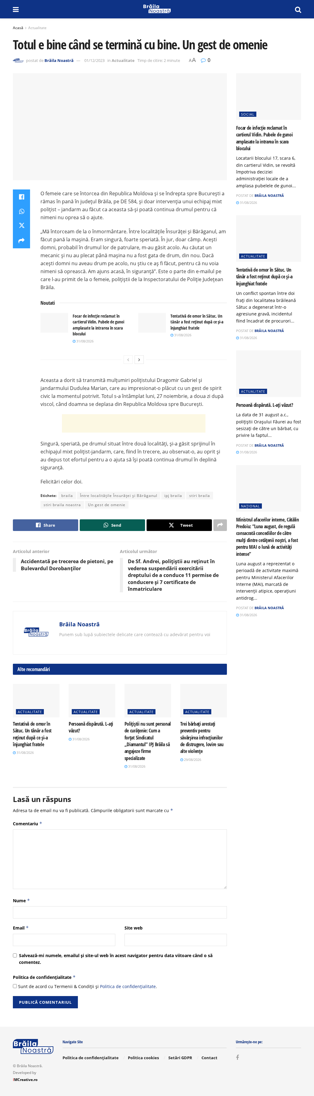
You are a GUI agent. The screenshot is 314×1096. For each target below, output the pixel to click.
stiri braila (199, 495)
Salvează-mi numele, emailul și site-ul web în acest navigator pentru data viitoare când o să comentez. (116, 959)
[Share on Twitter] (21, 226)
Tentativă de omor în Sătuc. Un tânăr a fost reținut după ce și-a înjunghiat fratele (197, 322)
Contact (209, 1057)
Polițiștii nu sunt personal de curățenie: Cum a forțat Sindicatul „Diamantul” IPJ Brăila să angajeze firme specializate (147, 741)
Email (21, 928)
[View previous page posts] (128, 359)
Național (250, 506)
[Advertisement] (133, 423)
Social (248, 114)
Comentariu (27, 824)
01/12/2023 (94, 60)
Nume (21, 900)
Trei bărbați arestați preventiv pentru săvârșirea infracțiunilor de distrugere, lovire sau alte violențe (202, 737)
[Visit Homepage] (157, 9)
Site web (133, 928)
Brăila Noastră (59, 60)
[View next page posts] (139, 359)
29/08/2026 (192, 759)
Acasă (18, 27)
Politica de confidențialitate (44, 977)
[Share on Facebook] (21, 196)
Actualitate (37, 27)
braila (67, 495)
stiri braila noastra (62, 504)
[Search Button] (298, 9)
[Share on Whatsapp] (21, 211)
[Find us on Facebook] (237, 1057)
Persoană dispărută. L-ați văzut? (264, 405)
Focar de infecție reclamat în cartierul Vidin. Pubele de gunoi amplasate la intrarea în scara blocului (98, 325)
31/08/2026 (84, 341)
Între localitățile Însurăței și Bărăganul (118, 495)
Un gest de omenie (106, 504)
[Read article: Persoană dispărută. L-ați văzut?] (92, 700)
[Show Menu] (16, 9)
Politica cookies (143, 1057)
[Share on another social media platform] (21, 241)
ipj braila (173, 495)
